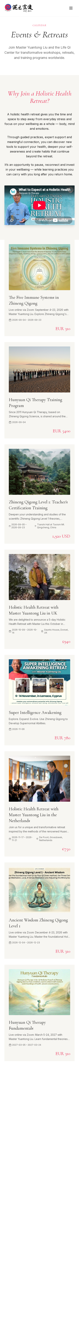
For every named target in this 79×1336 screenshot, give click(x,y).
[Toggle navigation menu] (71, 8)
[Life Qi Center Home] (18, 8)
